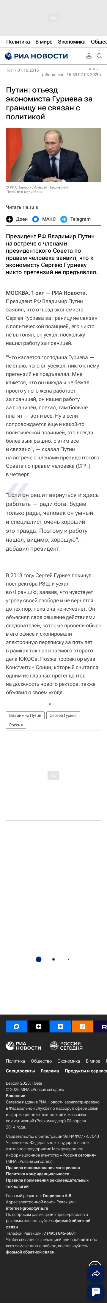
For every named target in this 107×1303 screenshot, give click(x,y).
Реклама (50, 1071)
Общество (41, 1061)
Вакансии (15, 1095)
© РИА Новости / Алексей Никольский (37, 187)
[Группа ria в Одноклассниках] (82, 1026)
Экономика (69, 1061)
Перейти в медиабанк (24, 192)
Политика (15, 1061)
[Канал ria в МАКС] (16, 1026)
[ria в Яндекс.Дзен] (38, 1026)
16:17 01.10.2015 (22, 70)
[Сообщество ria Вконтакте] (60, 1026)
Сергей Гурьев (63, 715)
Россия (16, 724)
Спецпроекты (20, 1071)
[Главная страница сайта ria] (35, 56)
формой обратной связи (30, 1252)
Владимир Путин (25, 715)
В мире (93, 1061)
